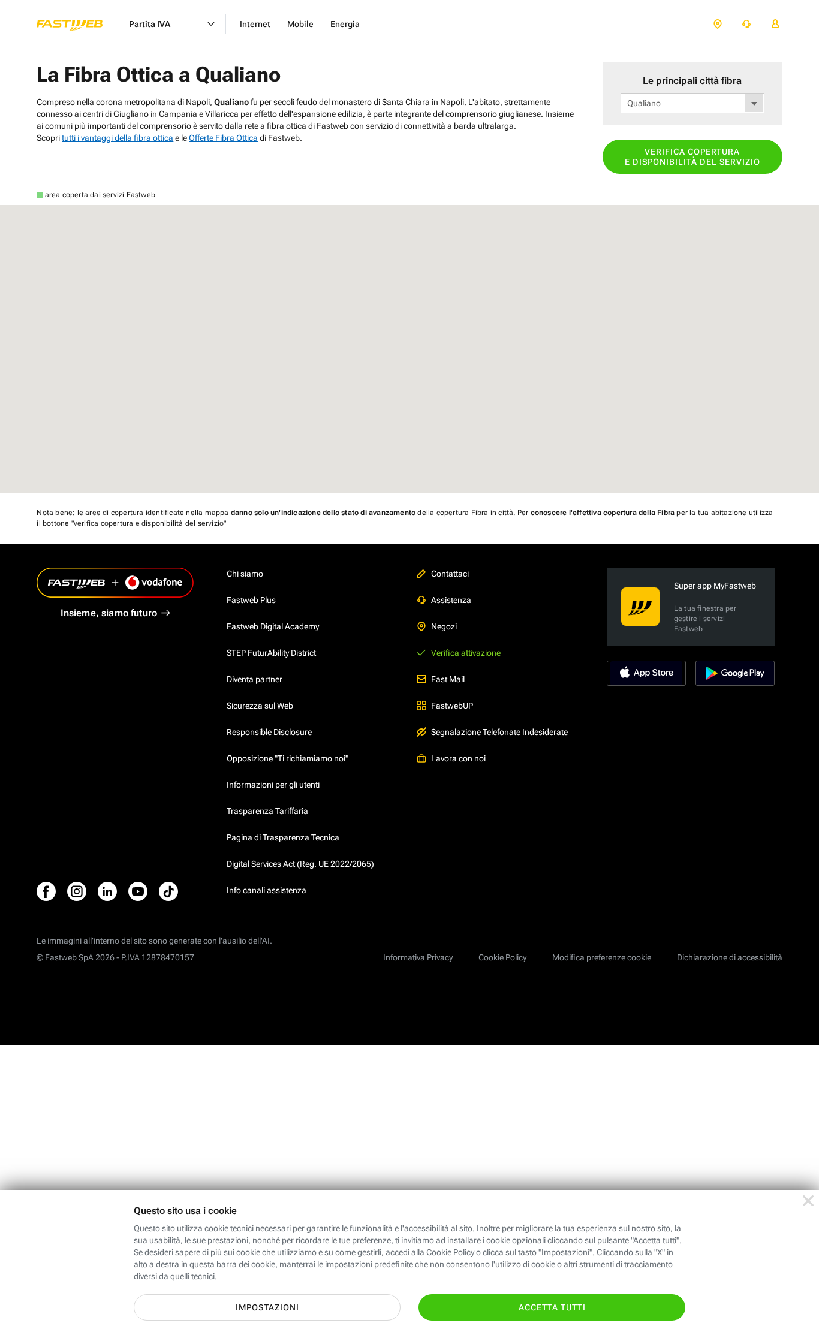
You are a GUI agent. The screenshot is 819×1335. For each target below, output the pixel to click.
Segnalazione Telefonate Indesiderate (499, 732)
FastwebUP (452, 705)
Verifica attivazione (466, 653)
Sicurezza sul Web (260, 705)
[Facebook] (46, 891)
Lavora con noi (458, 758)
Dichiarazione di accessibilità (729, 957)
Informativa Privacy (418, 957)
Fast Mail (448, 679)
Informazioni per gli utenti (273, 784)
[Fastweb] (79, 24)
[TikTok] (168, 891)
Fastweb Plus (251, 600)
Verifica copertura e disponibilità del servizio (692, 157)
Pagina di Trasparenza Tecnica (283, 837)
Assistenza (451, 600)
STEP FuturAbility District (271, 653)
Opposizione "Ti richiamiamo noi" (287, 758)
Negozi (444, 626)
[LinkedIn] (107, 891)
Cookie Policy (502, 957)
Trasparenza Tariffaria (267, 811)
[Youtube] (137, 891)
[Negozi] (718, 24)
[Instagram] (76, 891)
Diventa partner (254, 679)
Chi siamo (245, 573)
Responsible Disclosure (269, 732)
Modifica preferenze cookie (601, 957)
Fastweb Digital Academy (273, 626)
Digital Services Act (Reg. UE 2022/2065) (300, 864)
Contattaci (450, 573)
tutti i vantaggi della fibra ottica (117, 138)
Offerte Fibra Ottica (223, 138)
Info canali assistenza (266, 890)
